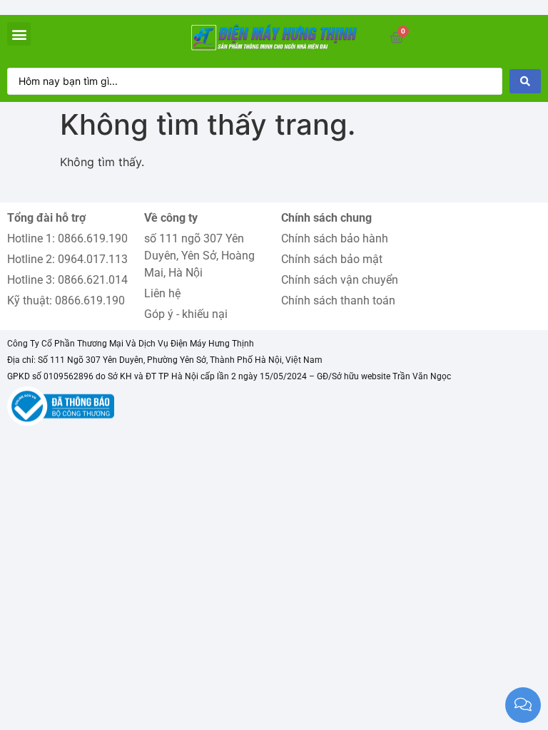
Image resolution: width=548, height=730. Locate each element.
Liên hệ (162, 293)
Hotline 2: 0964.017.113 (67, 259)
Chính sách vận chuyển (339, 280)
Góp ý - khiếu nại (186, 314)
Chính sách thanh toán (338, 300)
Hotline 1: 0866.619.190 (67, 238)
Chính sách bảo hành (334, 238)
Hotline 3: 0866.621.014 (67, 280)
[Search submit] (525, 81)
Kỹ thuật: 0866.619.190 (66, 300)
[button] (19, 34)
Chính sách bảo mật (331, 259)
